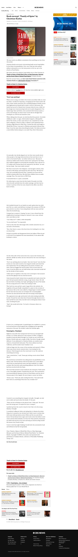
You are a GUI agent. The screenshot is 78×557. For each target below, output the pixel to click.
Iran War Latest (11, 540)
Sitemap (48, 545)
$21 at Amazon (15, 87)
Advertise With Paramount (64, 540)
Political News (11, 538)
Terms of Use (36, 543)
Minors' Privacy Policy (38, 545)
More (7, 489)
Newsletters (48, 538)
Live (15, 7)
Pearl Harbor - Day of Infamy (19, 483)
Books (16, 10)
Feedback (61, 546)
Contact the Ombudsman (64, 548)
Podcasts (48, 540)
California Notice (37, 540)
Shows (19, 7)
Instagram (23, 542)
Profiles (28, 10)
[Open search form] (76, 7)
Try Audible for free (15, 93)
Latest (2, 7)
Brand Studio (49, 543)
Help (60, 544)
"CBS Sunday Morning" (24, 80)
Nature (32, 10)
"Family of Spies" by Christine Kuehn (17, 84)
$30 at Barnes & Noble (16, 466)
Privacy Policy (36, 538)
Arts (12, 10)
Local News (8, 7)
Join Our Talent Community (62, 542)
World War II (12, 519)
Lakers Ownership (12, 543)
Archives (37, 10)
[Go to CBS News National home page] (39, 7)
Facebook (23, 540)
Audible (18, 90)
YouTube (22, 538)
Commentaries (22, 10)
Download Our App (50, 542)
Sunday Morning (5, 10)
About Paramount (62, 538)
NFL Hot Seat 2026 (12, 542)
